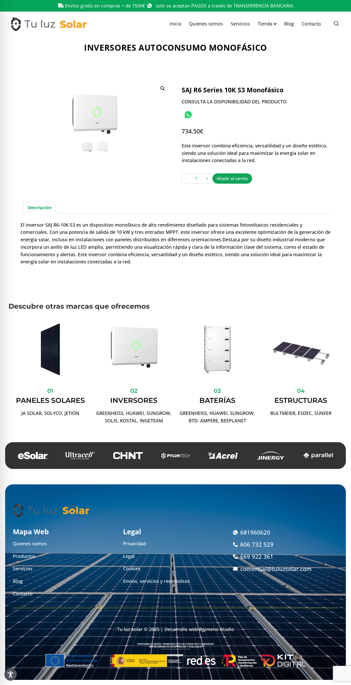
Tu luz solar (130, 629)
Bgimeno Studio (216, 629)
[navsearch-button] (334, 24)
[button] (162, 88)
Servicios (240, 24)
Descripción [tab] (40, 207)
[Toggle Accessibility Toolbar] (10, 674)
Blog (289, 24)
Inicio (175, 24)
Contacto (311, 24)
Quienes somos (206, 24)
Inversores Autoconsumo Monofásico (175, 47)
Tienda (265, 24)
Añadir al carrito (232, 178)
